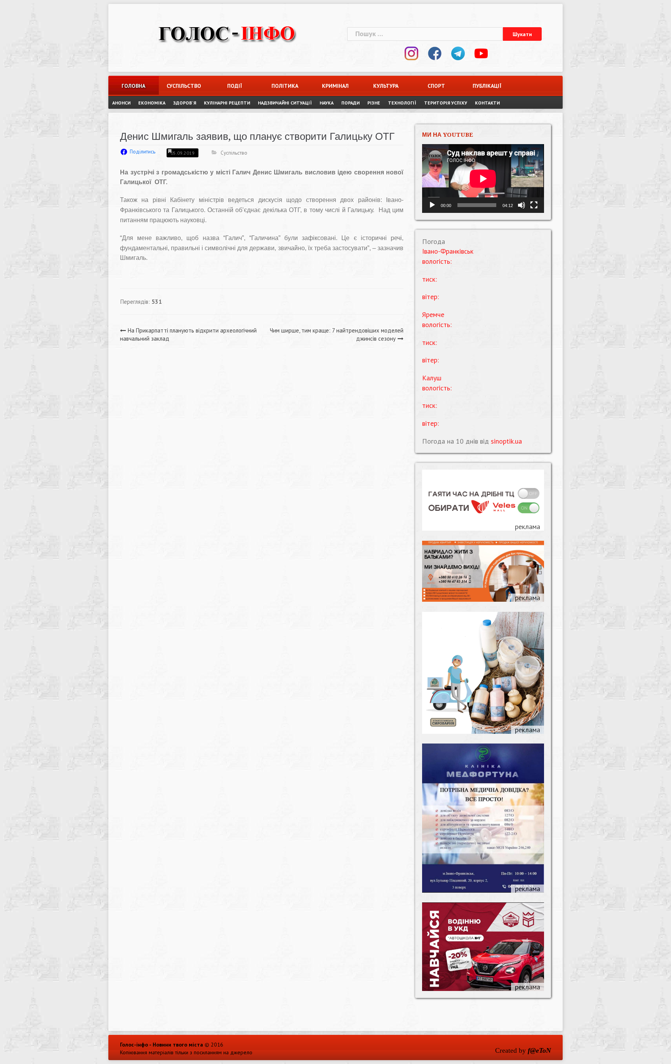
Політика (284, 85)
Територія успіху (445, 103)
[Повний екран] (534, 205)
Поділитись (142, 151)
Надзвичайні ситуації (285, 103)
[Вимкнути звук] (521, 205)
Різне (373, 103)
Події (234, 85)
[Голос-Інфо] (226, 32)
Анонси (121, 103)
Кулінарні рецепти (227, 103)
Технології (402, 103)
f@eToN (539, 1050)
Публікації (487, 85)
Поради (350, 103)
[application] (483, 178)
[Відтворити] (432, 205)
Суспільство (184, 85)
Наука (327, 103)
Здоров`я (184, 103)
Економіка (151, 103)
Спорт (436, 85)
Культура (385, 85)
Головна (133, 85)
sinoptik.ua (506, 441)
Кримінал (335, 85)
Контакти (487, 103)
